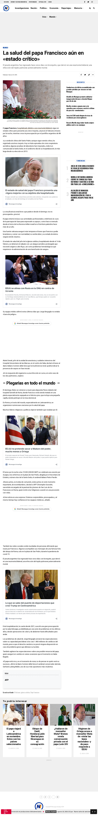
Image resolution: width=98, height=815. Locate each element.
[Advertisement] (49, 27)
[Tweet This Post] (85, 74)
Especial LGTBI (42, 2)
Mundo (52, 17)
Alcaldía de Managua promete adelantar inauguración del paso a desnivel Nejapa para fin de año (79, 99)
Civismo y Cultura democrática (19, 2)
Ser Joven (6, 2)
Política (43, 8)
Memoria (78, 8)
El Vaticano (17, 692)
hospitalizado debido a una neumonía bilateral (34, 128)
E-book (50, 2)
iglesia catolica (25, 692)
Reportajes (66, 8)
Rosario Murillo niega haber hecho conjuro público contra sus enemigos (80, 124)
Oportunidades (33, 2)
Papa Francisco (35, 692)
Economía (54, 8)
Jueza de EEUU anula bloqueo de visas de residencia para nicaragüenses (79, 116)
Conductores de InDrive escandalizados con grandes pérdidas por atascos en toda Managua (80, 89)
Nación (34, 8)
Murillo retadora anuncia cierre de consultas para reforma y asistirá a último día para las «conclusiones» (80, 108)
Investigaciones (22, 8)
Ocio (44, 17)
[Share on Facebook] (81, 74)
